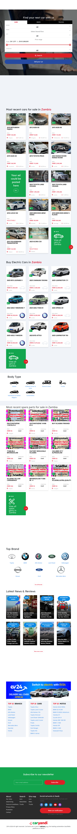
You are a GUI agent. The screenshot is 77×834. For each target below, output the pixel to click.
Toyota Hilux (34, 707)
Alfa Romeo (11, 712)
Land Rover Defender (37, 717)
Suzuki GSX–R (57, 717)
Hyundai (10, 728)
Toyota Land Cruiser (37, 709)
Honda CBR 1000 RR (59, 720)
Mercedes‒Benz (13, 725)
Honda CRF (56, 725)
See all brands (38, 584)
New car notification (55, 810)
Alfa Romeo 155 (35, 712)
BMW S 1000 (57, 723)
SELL (16, 190)
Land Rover (11, 715)
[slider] (7, 45)
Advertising (9, 802)
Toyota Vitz (34, 731)
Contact (8, 812)
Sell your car (38, 62)
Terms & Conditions (12, 804)
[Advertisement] (38, 90)
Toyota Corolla (35, 725)
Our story (9, 799)
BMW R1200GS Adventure (61, 712)
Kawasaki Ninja (58, 731)
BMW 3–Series (35, 733)
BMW (9, 709)
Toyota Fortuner (35, 715)
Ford (9, 723)
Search (39, 55)
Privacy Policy (10, 807)
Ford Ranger (34, 728)
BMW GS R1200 (58, 709)
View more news (38, 651)
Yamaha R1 (56, 715)
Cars (16, 22)
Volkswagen (11, 717)
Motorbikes (23, 802)
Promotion (9, 810)
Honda (10, 731)
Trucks (61, 22)
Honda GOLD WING (59, 707)
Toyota (10, 707)
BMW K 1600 (57, 728)
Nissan (10, 720)
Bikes (38, 22)
